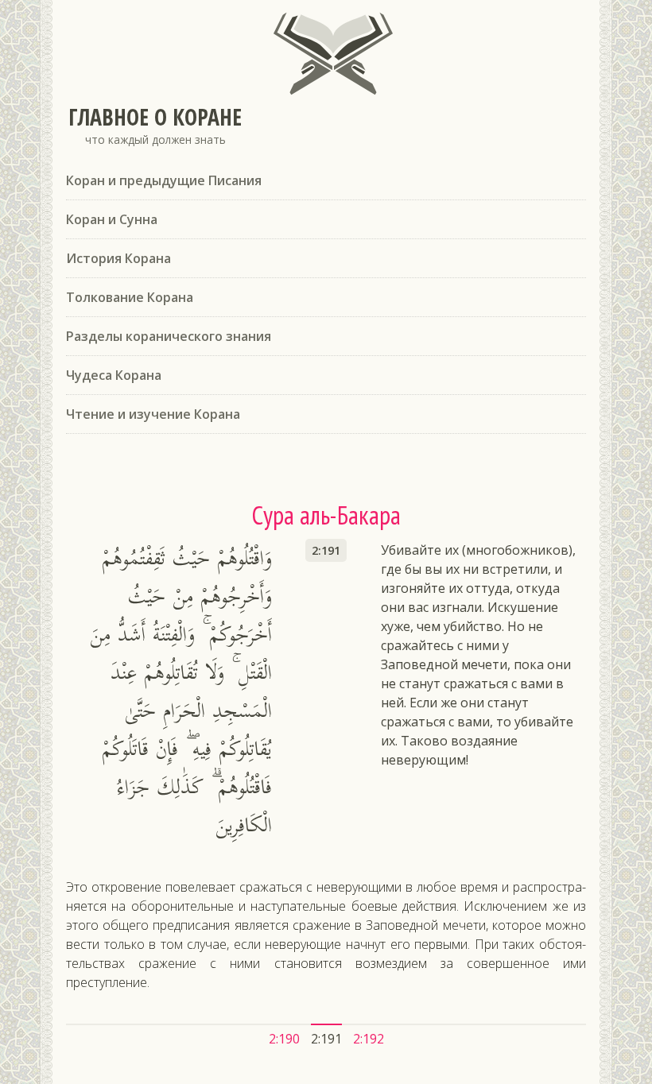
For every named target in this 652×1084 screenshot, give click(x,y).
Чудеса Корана (113, 375)
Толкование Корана (129, 297)
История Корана (118, 258)
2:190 (284, 1038)
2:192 (368, 1038)
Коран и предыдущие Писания (164, 180)
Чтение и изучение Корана (153, 414)
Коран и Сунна (111, 219)
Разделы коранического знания (168, 336)
